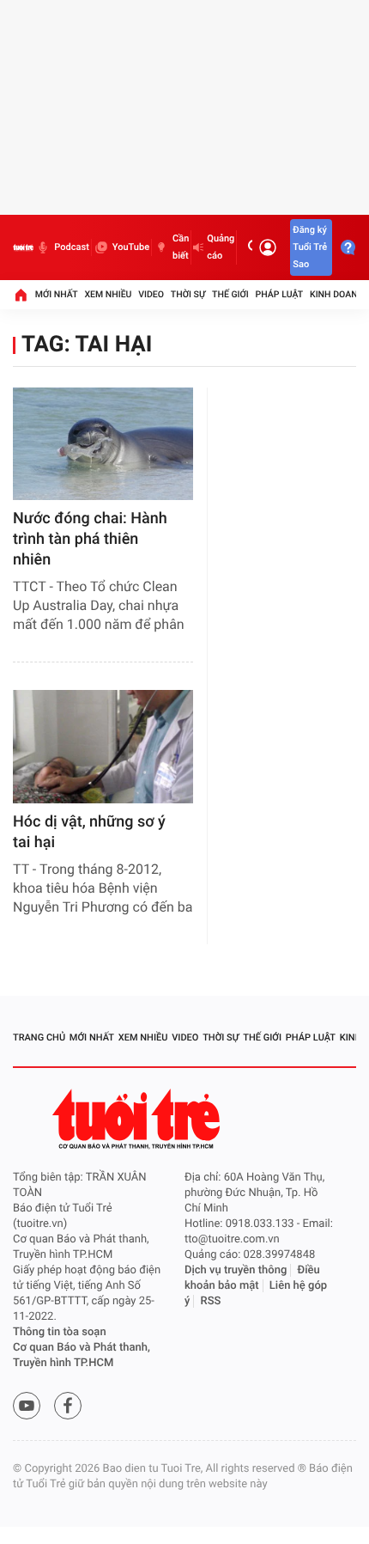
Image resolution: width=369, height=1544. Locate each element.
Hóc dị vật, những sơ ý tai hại (89, 832)
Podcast (71, 247)
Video (151, 294)
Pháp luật (280, 294)
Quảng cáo (220, 247)
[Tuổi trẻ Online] (138, 1119)
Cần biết (180, 247)
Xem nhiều (107, 294)
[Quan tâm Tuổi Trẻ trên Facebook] (68, 1405)
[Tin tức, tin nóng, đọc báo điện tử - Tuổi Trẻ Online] (23, 247)
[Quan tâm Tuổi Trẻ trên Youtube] (26, 1405)
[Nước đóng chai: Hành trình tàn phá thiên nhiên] (103, 444)
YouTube (130, 247)
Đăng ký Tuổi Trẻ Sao (310, 247)
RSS (211, 1301)
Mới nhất (56, 294)
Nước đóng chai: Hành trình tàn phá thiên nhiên (90, 539)
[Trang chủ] (20, 294)
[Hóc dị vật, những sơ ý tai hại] (103, 746)
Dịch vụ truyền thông (235, 1270)
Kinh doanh (337, 294)
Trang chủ (39, 1037)
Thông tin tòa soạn (59, 1332)
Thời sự (188, 294)
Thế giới (230, 294)
